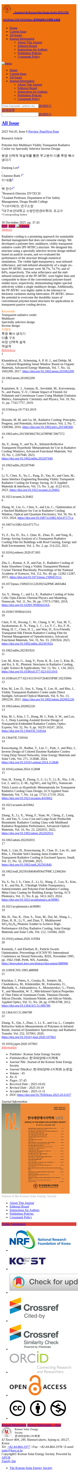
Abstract (7, 229)
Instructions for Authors (32, 49)
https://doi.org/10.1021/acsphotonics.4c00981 (30, 899)
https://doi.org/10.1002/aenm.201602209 (48, 371)
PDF (5, 226)
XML (11, 226)
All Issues (16, 35)
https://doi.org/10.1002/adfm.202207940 (27, 458)
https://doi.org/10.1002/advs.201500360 (47, 427)
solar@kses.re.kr (12, 1450)
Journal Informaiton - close (44, 1425)
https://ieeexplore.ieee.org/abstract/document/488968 (35, 963)
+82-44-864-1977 (18, 1447)
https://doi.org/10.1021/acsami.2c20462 (34, 490)
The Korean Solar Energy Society (31, 1468)
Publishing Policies (30, 53)
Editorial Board (27, 46)
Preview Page (37, 131)
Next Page (52, 131)
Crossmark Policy (29, 56)
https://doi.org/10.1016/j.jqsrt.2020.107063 (29, 1037)
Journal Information (22, 38)
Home (13, 28)
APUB (6, 1457)
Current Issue (18, 31)
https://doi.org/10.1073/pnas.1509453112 (35, 577)
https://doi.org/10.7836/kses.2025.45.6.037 (44, 1094)
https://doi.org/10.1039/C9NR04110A (26, 605)
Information (9, 1047)
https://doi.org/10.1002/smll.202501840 (26, 864)
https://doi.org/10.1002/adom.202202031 (27, 833)
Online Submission (14, 1224)
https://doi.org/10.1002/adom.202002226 (48, 699)
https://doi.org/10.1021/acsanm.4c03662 (27, 798)
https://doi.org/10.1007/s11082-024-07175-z (45, 517)
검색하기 (45, 106)
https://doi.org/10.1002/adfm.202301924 (27, 643)
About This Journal (30, 42)
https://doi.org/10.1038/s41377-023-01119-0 (29, 671)
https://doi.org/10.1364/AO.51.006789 (26, 1005)
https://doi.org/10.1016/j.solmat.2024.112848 (30, 762)
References (8, 350)
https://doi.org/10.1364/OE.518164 (24, 731)
